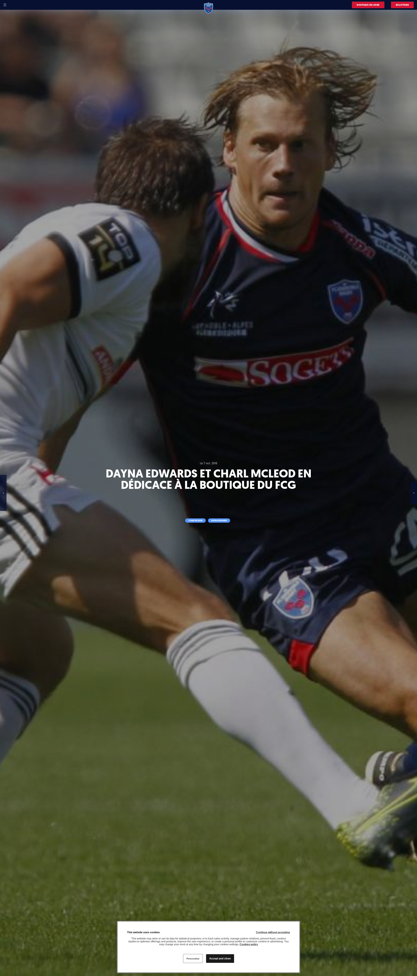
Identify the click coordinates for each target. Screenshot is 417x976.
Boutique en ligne (368, 5)
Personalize (193, 958)
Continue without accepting (273, 932)
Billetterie (402, 5)
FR (11, 5)
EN (15, 4)
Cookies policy (249, 944)
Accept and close (220, 958)
